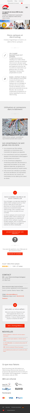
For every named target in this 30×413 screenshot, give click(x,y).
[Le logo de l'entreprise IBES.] (12, 7)
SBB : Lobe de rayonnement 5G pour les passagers (13, 347)
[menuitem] (13, 3)
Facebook (4, 298)
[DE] (23, 407)
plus (3, 20)
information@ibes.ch (11, 294)
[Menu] (27, 7)
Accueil (4, 264)
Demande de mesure (13, 3)
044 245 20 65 (20, 296)
